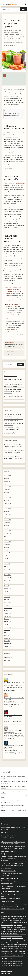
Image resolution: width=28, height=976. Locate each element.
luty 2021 (6, 566)
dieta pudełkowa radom (7, 925)
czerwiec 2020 (7, 588)
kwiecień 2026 (7, 486)
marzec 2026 (7, 489)
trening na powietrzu (20, 948)
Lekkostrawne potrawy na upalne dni (13, 113)
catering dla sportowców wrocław (10, 920)
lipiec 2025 (6, 511)
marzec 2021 (7, 563)
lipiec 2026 (6, 478)
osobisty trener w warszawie (10, 933)
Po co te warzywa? (11, 330)
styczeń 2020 (7, 602)
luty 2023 (6, 547)
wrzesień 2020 (7, 580)
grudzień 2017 (7, 638)
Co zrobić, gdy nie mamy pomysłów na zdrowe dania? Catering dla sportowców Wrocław (14, 452)
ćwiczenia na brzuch (5, 963)
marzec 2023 (7, 544)
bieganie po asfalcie (21, 916)
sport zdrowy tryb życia (12, 942)
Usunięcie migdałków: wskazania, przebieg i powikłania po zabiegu (14, 791)
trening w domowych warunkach (14, 953)
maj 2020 (6, 591)
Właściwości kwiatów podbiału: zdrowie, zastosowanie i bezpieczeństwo (14, 782)
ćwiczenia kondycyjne (18, 961)
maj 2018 (6, 624)
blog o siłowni (20, 918)
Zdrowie (6, 663)
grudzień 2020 (7, 572)
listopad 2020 (7, 574)
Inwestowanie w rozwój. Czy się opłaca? (12, 908)
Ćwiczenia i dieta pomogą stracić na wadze (13, 881)
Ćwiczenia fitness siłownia (7, 961)
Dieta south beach (11, 319)
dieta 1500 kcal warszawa (18, 922)
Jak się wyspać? (9, 352)
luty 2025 (6, 525)
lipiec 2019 (6, 610)
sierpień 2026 (7, 475)
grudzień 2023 (7, 530)
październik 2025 (8, 503)
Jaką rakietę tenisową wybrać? (10, 878)
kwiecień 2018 (7, 627)
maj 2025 (6, 517)
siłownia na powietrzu (17, 938)
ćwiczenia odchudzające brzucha (11, 965)
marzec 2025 (7, 522)
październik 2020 (8, 577)
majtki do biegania (13, 927)
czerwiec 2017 (7, 646)
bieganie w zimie (5, 918)
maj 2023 (6, 539)
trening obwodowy (7, 951)
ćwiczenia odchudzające (16, 963)
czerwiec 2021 (7, 555)
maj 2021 (6, 558)
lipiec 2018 (6, 618)
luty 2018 (6, 632)
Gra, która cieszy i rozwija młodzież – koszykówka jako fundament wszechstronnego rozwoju (11, 837)
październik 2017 (8, 643)
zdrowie (5, 958)
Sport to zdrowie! (6, 868)
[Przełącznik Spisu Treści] (20, 111)
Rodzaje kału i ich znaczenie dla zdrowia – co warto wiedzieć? (13, 811)
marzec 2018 (7, 629)
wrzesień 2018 (7, 616)
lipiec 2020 (6, 585)
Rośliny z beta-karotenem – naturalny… (13, 117)
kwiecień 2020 (7, 594)
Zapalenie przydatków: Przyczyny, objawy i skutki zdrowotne (13, 787)
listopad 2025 (7, 500)
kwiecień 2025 (7, 519)
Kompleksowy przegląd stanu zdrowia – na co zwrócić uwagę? (14, 796)
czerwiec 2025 (7, 514)
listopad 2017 (7, 640)
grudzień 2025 (7, 497)
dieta (20, 920)
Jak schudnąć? (5, 832)
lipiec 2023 (6, 536)
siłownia (9, 938)
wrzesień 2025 (7, 506)
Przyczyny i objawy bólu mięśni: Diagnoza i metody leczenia (13, 777)
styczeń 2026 (7, 495)
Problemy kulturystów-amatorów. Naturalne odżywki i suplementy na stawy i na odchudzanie (13, 858)
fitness (15, 924)
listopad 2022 (7, 550)
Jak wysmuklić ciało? (7, 883)
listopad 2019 (7, 605)
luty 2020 (6, 599)
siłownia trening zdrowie (9, 940)
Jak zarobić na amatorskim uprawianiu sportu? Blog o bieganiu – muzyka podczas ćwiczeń (13, 391)
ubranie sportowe (18, 955)
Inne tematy (7, 660)
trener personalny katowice (12, 946)
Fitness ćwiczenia (8, 657)
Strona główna (5, 973)
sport (18, 940)
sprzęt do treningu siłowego (13, 944)
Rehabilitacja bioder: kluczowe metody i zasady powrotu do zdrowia (12, 801)
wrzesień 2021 (7, 552)
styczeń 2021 (7, 569)
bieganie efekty (12, 916)
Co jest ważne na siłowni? (8, 901)
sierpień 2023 (7, 533)
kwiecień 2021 (7, 561)
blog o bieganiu (13, 918)
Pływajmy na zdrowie (7, 854)
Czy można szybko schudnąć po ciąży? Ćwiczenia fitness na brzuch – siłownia (13, 458)
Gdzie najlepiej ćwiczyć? (8, 851)
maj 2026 (6, 484)
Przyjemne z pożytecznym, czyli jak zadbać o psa (14, 344)
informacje (5, 927)
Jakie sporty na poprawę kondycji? (11, 898)
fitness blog (19, 924)
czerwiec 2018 (7, 621)
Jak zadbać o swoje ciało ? (8, 870)
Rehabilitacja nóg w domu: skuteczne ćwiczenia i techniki (12, 806)
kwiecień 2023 (7, 541)
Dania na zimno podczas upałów (12, 115)
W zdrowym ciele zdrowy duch (10, 891)
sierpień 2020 (7, 583)
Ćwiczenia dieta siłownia (16, 959)
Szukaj (24, 9)
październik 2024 (8, 528)
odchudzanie (19, 931)
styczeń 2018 (7, 635)
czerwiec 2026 (7, 481)
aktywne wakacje (5, 916)
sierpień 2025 (7, 508)
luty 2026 (6, 492)
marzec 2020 (7, 596)
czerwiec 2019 (7, 613)
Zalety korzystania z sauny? (10, 375)
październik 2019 (8, 607)
